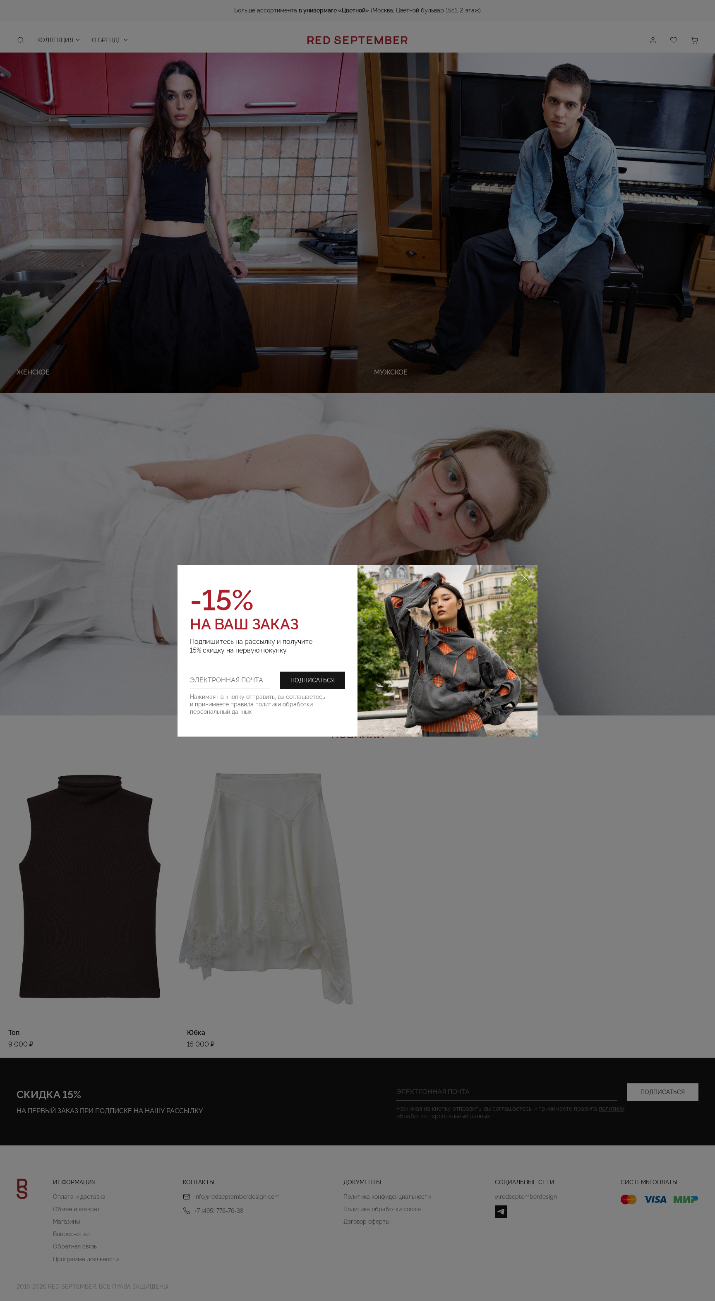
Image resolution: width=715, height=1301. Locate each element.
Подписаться (312, 680)
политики (268, 704)
